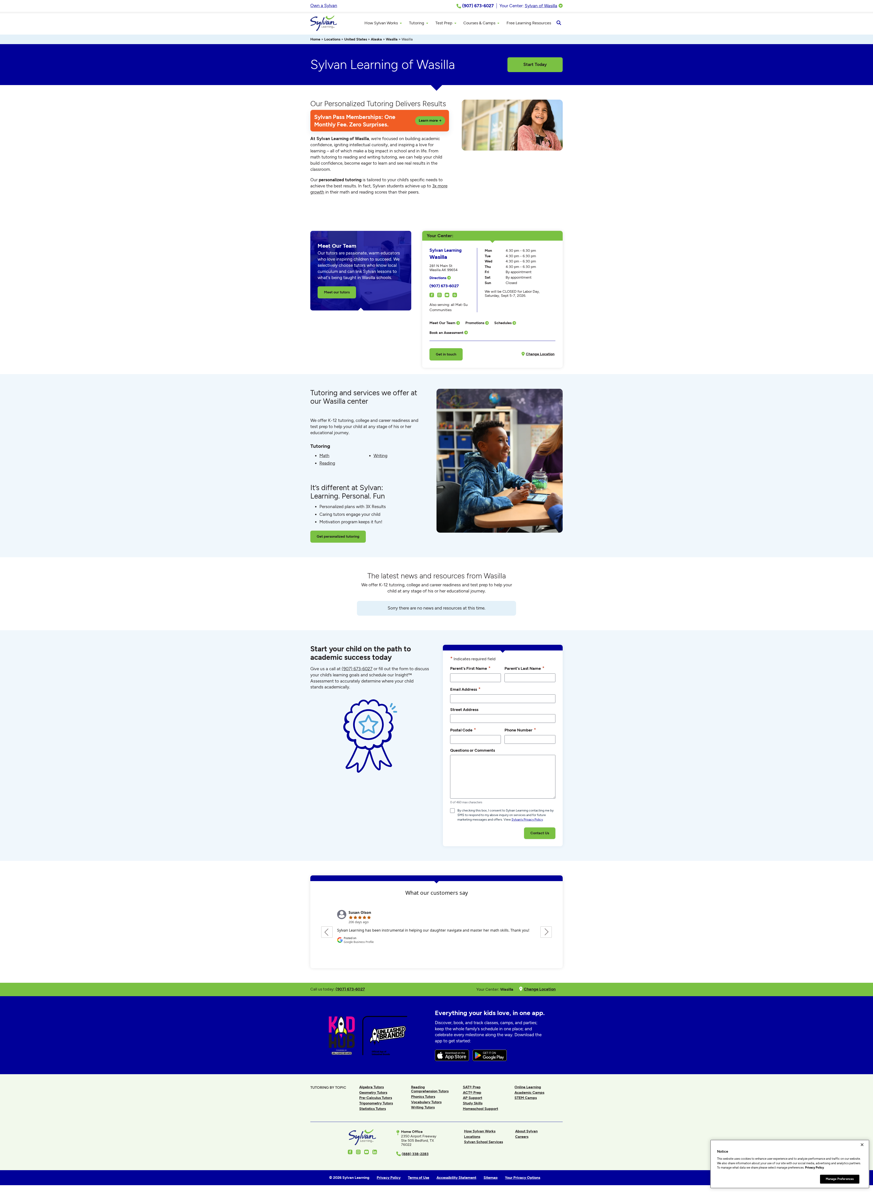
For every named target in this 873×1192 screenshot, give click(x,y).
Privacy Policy (814, 1167)
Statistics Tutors (372, 1108)
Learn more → (430, 120)
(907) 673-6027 (444, 285)
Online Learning (527, 1087)
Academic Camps (529, 1092)
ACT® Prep (472, 1092)
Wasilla (392, 39)
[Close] (862, 1145)
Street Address (464, 709)
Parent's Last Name (524, 668)
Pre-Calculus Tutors (375, 1098)
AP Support (472, 1098)
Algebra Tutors (371, 1087)
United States (355, 39)
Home (315, 39)
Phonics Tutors (423, 1096)
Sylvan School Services (483, 1142)
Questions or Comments (472, 750)
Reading (327, 463)
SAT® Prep (472, 1087)
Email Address (465, 689)
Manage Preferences (840, 1179)
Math (324, 455)
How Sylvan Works (479, 1131)
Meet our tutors (337, 292)
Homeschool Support (480, 1108)
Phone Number (520, 730)
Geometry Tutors (373, 1092)
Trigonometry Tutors (376, 1103)
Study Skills (472, 1103)
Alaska (376, 39)
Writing (380, 455)
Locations (332, 39)
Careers (521, 1136)
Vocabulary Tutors (426, 1102)
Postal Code (463, 730)
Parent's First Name (470, 668)
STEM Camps (525, 1098)
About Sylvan (526, 1131)
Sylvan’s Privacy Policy (527, 820)
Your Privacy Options (522, 1177)
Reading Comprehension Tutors (430, 1089)
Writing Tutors (423, 1107)
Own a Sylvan (323, 5)
